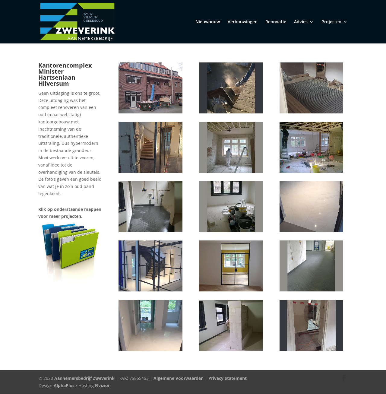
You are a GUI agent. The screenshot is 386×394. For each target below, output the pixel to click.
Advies (301, 22)
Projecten (331, 22)
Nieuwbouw (207, 22)
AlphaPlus (64, 385)
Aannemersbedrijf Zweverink (84, 378)
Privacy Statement (227, 378)
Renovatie (275, 22)
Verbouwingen (243, 22)
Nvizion (103, 385)
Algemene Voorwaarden (178, 378)
